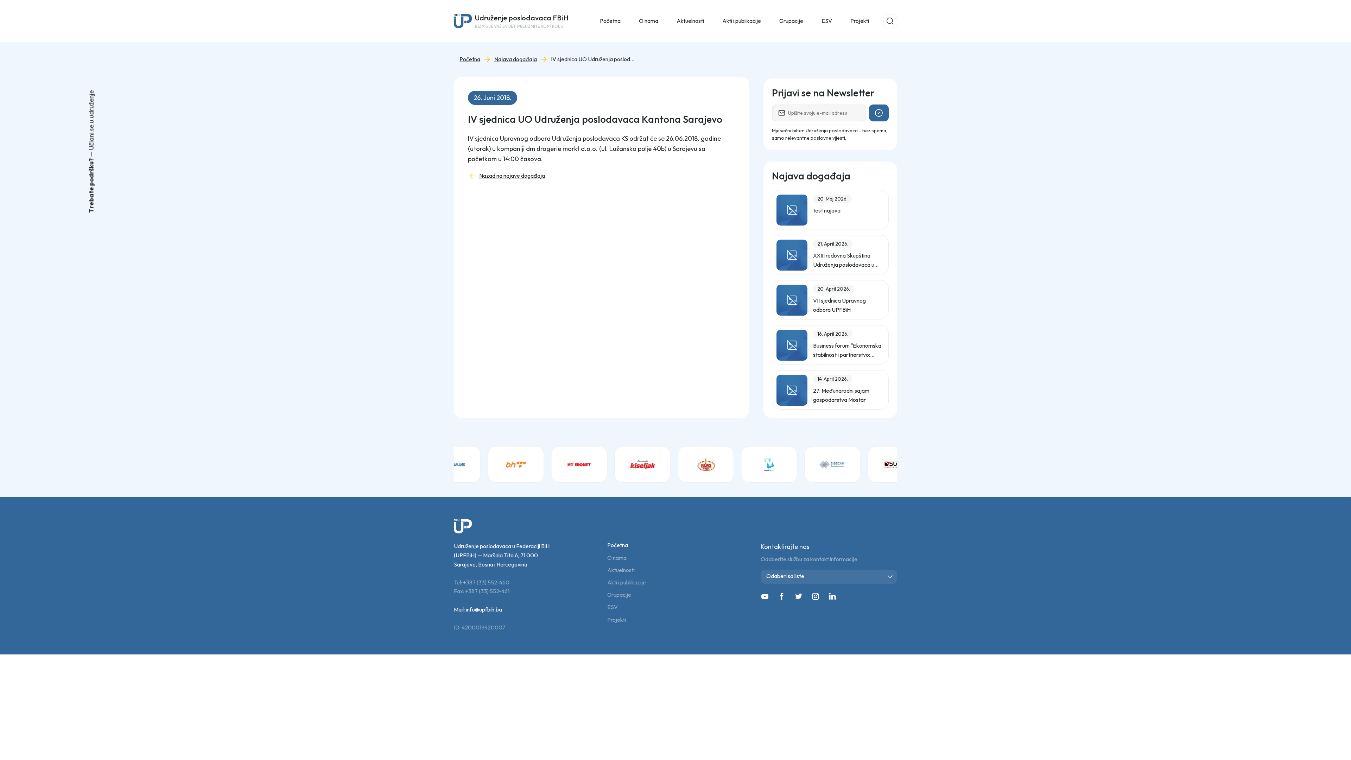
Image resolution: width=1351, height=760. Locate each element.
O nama (617, 558)
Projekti (859, 20)
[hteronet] (552, 464)
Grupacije (619, 594)
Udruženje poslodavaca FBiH (522, 21)
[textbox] (830, 576)
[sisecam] (806, 464)
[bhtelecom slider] (489, 464)
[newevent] (742, 464)
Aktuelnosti (621, 570)
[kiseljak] (616, 464)
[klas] (679, 464)
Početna (610, 20)
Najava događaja (515, 59)
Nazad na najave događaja (512, 175)
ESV (827, 20)
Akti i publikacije (626, 582)
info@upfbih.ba (484, 609)
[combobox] (829, 577)
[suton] (869, 464)
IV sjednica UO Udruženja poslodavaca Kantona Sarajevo (593, 59)
